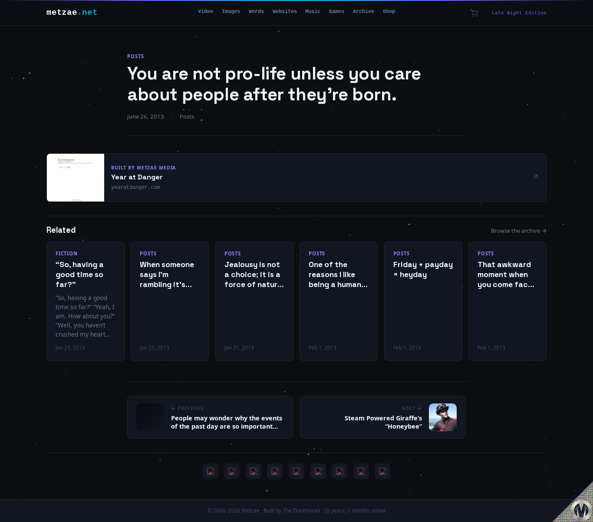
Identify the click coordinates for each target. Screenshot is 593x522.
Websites (285, 12)
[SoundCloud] (296, 471)
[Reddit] (382, 471)
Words (256, 12)
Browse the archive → (519, 231)
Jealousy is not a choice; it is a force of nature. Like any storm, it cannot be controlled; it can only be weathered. (253, 275)
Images (231, 12)
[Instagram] (232, 471)
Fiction (67, 253)
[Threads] (361, 471)
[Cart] (474, 13)
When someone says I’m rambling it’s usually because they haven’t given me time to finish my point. (169, 275)
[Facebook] (339, 471)
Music (312, 12)
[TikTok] (318, 471)
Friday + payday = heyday (423, 269)
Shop (389, 12)
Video (205, 12)
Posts (135, 56)
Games (336, 12)
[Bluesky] (253, 471)
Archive (363, 12)
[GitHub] (275, 471)
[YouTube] (210, 471)
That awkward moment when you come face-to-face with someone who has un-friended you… (507, 275)
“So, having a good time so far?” (80, 274)
